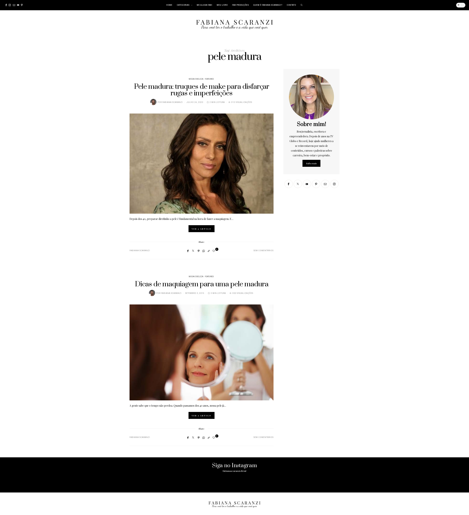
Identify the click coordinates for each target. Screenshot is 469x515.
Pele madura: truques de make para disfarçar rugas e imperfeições (201, 90)
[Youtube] (18, 5)
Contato (291, 5)
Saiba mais (311, 163)
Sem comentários (264, 250)
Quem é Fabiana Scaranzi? (267, 5)
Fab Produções (240, 5)
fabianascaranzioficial (234, 471)
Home (169, 5)
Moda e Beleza (196, 79)
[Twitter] (193, 250)
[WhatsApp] (203, 250)
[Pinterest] (22, 5)
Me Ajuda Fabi (204, 5)
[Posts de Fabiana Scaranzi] (153, 102)
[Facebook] (6, 5)
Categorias (183, 5)
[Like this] (214, 250)
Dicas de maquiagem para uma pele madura (201, 284)
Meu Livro (222, 5)
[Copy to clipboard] (208, 250)
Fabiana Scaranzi (172, 102)
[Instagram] (10, 5)
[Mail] (14, 5)
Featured (209, 79)
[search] (301, 5)
